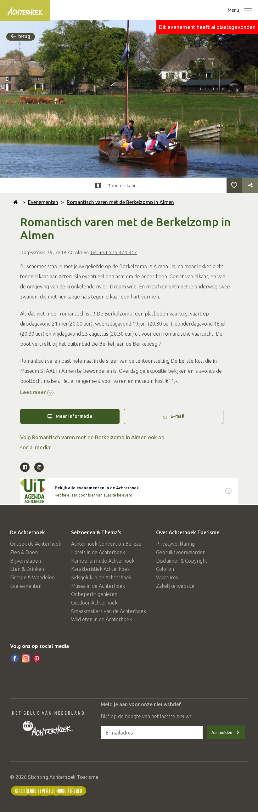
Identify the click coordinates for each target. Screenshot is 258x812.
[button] (248, 10)
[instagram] (26, 658)
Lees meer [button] (33, 392)
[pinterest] (37, 658)
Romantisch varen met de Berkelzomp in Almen (120, 202)
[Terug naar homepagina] (15, 202)
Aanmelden (221, 732)
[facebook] (15, 658)
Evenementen (43, 202)
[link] (129, 491)
